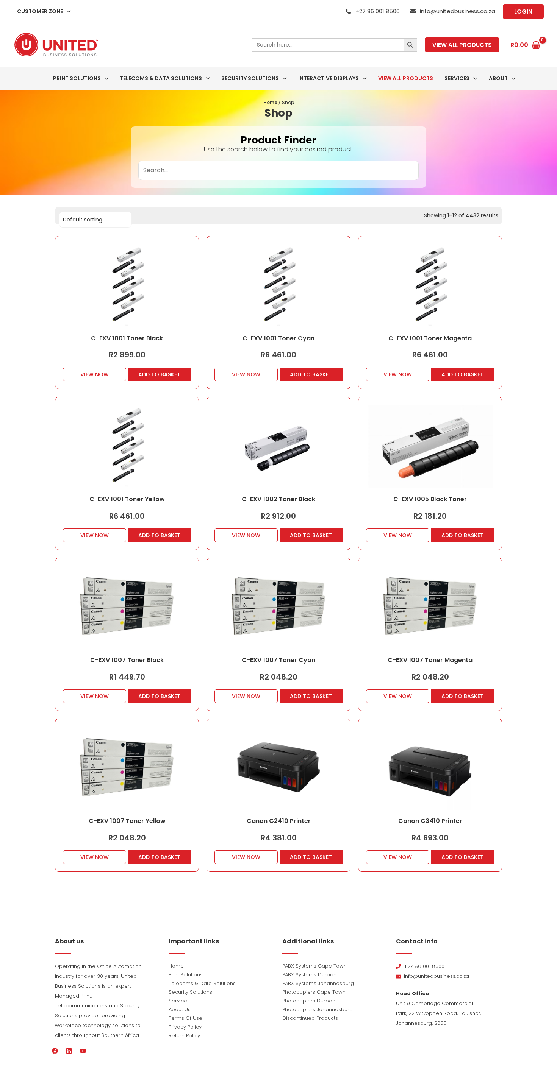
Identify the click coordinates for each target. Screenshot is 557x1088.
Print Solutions (186, 974)
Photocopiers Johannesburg (317, 1009)
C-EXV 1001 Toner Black (127, 338)
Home (270, 102)
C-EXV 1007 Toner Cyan (278, 660)
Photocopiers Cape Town (314, 992)
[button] (67, 11)
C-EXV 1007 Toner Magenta (430, 660)
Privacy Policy (185, 1026)
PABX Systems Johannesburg (318, 983)
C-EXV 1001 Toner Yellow (127, 499)
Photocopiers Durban (308, 1000)
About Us (180, 1009)
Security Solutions (190, 992)
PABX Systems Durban (309, 974)
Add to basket (159, 374)
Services (179, 1000)
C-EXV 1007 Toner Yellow (127, 821)
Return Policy (184, 1035)
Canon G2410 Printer (279, 821)
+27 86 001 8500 (377, 11)
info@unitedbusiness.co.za (457, 11)
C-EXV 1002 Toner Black (278, 499)
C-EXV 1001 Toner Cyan (278, 338)
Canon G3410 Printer (430, 821)
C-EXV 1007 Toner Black (127, 660)
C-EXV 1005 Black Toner (430, 499)
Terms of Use (185, 1018)
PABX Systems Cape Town (314, 966)
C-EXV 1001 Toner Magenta (430, 338)
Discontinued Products (310, 1018)
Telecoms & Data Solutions (202, 983)
